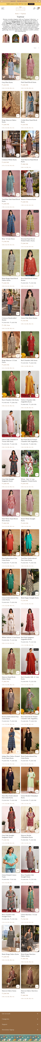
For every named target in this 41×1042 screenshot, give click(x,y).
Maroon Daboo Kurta (9, 991)
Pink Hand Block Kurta (28, 82)
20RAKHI (31, 4)
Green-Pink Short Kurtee (29, 318)
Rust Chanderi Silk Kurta (10, 400)
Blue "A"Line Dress (8, 239)
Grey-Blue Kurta (7, 82)
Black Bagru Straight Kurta (30, 598)
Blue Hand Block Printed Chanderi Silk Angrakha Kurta (29, 718)
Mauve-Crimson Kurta (28, 199)
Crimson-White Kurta (9, 160)
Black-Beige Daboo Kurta (10, 954)
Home (17, 13)
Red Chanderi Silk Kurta (29, 360)
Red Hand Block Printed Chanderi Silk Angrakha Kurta (29, 441)
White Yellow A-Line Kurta (11, 637)
